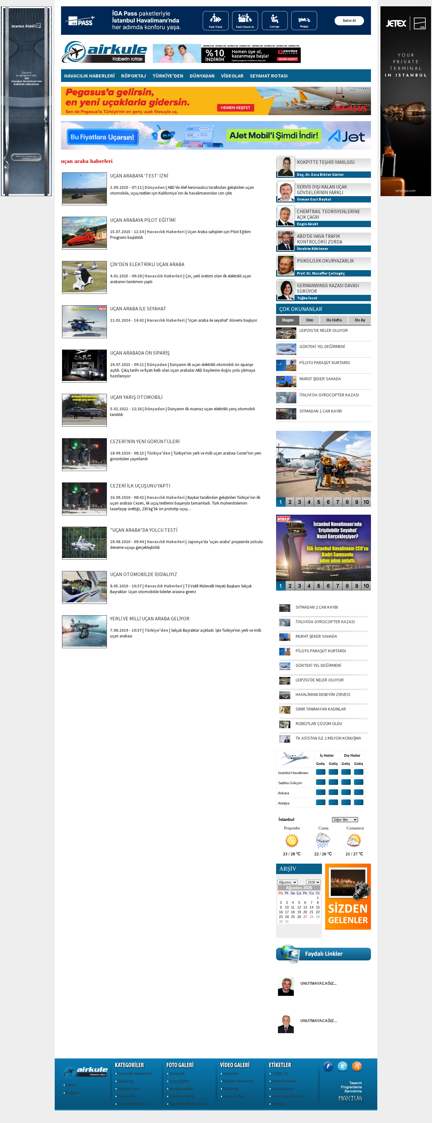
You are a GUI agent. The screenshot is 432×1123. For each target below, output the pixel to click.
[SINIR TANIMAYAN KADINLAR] (284, 712)
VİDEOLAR (232, 75)
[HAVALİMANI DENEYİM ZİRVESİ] (284, 697)
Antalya (278, 1104)
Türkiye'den (128, 1088)
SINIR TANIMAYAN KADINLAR (321, 709)
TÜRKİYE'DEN (167, 75)
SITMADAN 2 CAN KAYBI (317, 607)
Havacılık (177, 1073)
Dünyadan (126, 1096)
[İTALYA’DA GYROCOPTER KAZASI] (284, 625)
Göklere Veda (181, 1096)
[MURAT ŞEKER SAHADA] (284, 639)
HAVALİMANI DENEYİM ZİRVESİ (323, 694)
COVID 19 (279, 1073)
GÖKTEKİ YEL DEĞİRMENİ (318, 665)
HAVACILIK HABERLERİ (89, 75)
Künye (71, 1085)
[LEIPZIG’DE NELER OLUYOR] (284, 683)
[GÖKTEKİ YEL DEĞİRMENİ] (284, 668)
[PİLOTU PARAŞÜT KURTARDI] (284, 654)
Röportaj (125, 1081)
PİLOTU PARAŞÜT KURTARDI (321, 651)
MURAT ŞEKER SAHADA (316, 636)
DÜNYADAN (202, 75)
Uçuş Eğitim (179, 1081)
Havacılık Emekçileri (187, 1104)
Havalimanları (181, 1088)
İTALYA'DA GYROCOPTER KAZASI (325, 621)
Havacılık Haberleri (134, 1073)
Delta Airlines (283, 1081)
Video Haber (233, 1096)
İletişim (72, 1092)
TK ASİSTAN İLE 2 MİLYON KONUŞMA (328, 738)
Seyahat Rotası (131, 1104)
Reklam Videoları (238, 1081)
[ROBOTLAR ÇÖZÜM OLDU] (284, 726)
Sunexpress (282, 1088)
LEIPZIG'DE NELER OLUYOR (320, 680)
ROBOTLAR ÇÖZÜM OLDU (319, 723)
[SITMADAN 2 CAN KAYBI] (284, 610)
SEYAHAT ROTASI (269, 75)
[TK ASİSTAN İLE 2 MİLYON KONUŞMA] (284, 741)
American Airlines (287, 1096)
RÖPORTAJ (133, 75)
